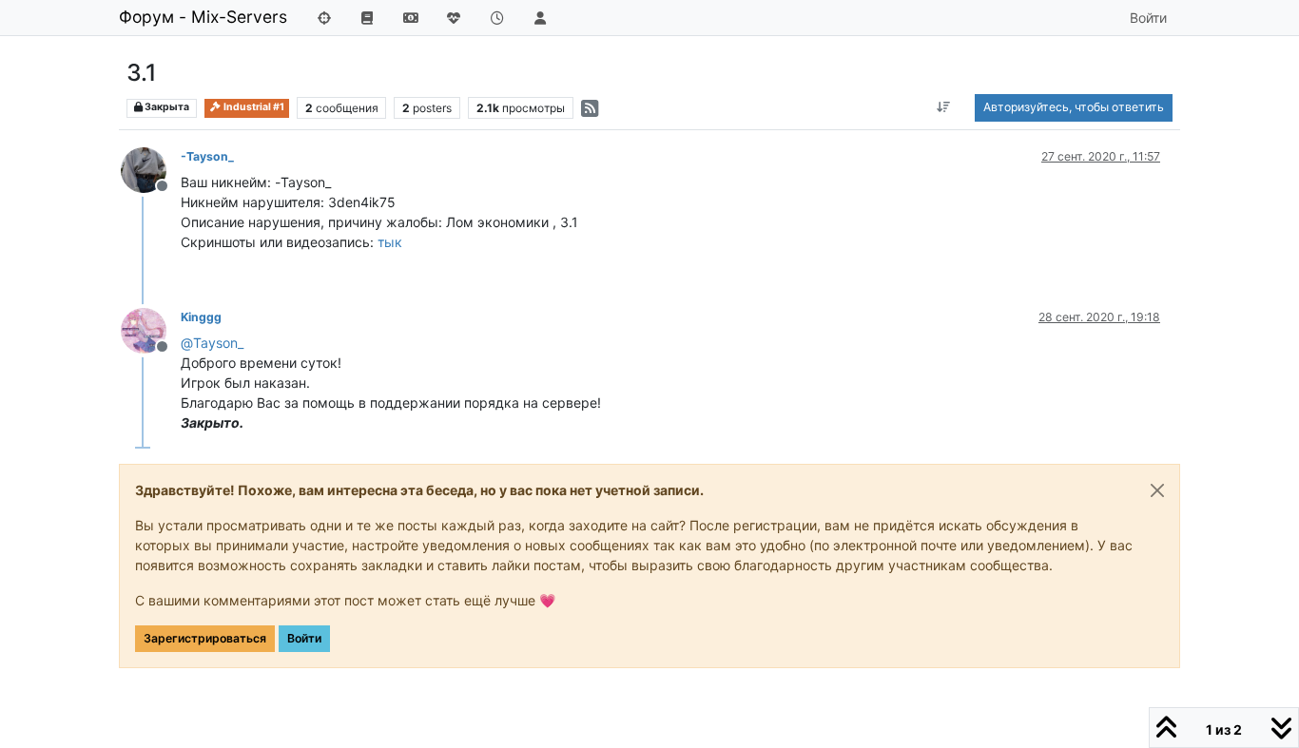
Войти (304, 638)
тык (390, 242)
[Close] (1157, 490)
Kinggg (201, 317)
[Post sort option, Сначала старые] (944, 107)
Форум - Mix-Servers (203, 17)
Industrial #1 (253, 107)
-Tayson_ (207, 156)
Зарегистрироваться (205, 638)
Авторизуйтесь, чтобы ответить (1073, 107)
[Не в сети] (151, 169)
